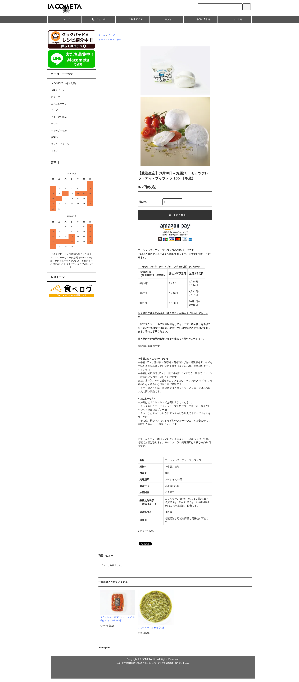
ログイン (169, 19)
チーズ (111, 35)
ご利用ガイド (135, 19)
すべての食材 (114, 39)
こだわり (101, 19)
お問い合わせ (203, 19)
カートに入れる (177, 214)
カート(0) (237, 19)
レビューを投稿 (146, 531)
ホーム (67, 19)
